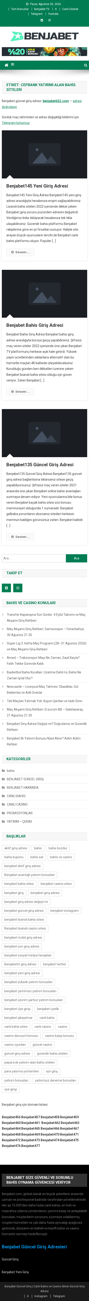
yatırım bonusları (16, 1080)
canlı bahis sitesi (16, 1026)
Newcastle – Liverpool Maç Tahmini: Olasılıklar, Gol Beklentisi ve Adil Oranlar (42, 689)
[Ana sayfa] (6, 65)
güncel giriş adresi (17, 1053)
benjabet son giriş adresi (21, 946)
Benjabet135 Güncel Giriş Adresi (39, 464)
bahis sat (36, 857)
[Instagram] (49, 20)
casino (62, 1026)
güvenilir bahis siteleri (52, 1053)
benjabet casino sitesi (56, 884)
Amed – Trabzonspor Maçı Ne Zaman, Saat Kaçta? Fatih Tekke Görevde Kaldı (43, 660)
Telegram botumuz (16, 123)
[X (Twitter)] (41, 20)
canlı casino (42, 1026)
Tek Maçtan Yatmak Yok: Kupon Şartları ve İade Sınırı (44, 701)
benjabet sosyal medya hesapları (28, 955)
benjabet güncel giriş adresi (24, 910)
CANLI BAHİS (16, 796)
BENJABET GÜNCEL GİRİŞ (25, 779)
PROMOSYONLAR (20, 813)
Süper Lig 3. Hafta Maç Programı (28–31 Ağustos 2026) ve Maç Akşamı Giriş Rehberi (46, 646)
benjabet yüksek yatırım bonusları (28, 982)
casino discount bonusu (21, 1036)
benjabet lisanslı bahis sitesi (24, 919)
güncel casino (42, 1044)
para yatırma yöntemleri (21, 1071)
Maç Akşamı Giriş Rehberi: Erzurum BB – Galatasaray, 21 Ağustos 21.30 (45, 712)
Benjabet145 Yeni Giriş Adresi (37, 186)
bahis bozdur (58, 848)
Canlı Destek (70, 9)
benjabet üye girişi (17, 1009)
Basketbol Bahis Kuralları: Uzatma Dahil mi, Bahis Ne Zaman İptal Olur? (44, 675)
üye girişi (10, 1089)
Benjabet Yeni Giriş (15, 1272)
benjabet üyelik (48, 1009)
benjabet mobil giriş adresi (23, 937)
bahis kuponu (14, 857)
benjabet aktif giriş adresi (22, 866)
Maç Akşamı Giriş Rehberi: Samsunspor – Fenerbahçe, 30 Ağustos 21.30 (45, 632)
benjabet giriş (14, 893)
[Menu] (12, 64)
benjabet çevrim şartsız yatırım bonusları (33, 1000)
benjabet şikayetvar (18, 1018)
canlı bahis (47, 1018)
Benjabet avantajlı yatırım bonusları (29, 875)
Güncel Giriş (10, 1259)
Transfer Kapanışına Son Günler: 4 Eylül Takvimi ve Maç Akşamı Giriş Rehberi (46, 617)
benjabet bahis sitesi (19, 884)
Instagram (40, 1296)
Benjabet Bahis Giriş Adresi (34, 325)
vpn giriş (52, 1071)
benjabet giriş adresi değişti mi (26, 902)
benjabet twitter (54, 964)
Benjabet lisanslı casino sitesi (25, 928)
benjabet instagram (64, 910)
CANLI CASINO (17, 804)
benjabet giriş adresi (45, 893)
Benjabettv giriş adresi (20, 964)
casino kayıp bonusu (59, 1036)
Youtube (53, 13)
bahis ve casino (61, 857)
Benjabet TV (42, 9)
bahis (11, 771)
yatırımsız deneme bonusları (55, 1080)
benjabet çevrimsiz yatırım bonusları (30, 991)
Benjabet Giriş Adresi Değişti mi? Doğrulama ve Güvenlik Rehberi (47, 727)
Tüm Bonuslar (20, 9)
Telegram (37, 13)
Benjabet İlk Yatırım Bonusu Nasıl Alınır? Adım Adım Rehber (44, 741)
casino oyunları (15, 1044)
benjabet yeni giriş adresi (22, 973)
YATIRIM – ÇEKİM (19, 821)
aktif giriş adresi (15, 848)
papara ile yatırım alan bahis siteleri (29, 1062)
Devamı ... (23, 252)
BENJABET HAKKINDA (23, 787)
